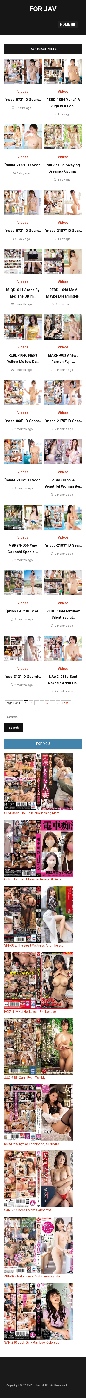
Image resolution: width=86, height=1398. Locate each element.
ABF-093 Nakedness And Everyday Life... (33, 1276)
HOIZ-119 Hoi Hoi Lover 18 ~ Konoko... (31, 1011)
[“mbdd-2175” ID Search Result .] (63, 392)
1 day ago (64, 114)
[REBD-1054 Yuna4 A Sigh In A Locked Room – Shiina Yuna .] (63, 71)
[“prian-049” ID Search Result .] (23, 582)
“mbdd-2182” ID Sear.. (23, 480)
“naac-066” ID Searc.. (23, 421)
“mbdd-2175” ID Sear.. (63, 421)
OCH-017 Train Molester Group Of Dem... (33, 879)
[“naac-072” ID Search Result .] (23, 71)
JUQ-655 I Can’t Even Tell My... (25, 1078)
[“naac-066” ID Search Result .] (23, 392)
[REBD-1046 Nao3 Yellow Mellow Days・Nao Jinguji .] (23, 326)
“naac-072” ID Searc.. (23, 99)
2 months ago (64, 370)
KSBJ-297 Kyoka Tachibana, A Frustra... (32, 1144)
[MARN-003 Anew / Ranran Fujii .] (63, 326)
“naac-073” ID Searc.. (23, 230)
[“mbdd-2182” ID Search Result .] (23, 451)
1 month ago (23, 304)
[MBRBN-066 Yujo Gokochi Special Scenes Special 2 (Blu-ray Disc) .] (23, 517)
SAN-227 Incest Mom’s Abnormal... (29, 1210)
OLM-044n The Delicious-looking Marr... (32, 813)
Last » (66, 703)
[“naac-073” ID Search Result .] (23, 202)
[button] (67, 24)
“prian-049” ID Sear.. (23, 611)
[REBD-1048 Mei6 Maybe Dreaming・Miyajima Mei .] (63, 261)
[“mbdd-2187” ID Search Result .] (63, 202)
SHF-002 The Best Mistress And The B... (33, 945)
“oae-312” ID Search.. (23, 677)
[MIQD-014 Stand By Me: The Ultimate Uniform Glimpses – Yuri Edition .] (23, 261)
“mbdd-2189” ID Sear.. (23, 165)
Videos (22, 91)
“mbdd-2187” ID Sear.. (63, 230)
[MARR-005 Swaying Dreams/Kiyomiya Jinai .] (63, 136)
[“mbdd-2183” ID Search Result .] (63, 517)
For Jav (43, 9)
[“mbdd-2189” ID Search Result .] (23, 136)
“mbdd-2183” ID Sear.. (63, 545)
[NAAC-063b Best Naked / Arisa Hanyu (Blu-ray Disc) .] (63, 648)
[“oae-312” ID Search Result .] (23, 648)
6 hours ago (23, 108)
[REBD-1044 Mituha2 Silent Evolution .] (63, 582)
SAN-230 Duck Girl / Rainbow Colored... (32, 1342)
